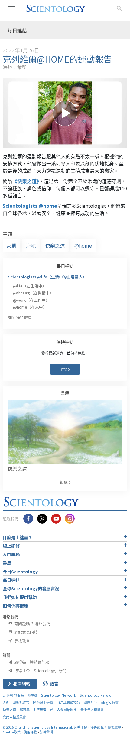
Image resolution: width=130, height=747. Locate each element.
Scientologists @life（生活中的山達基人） (47, 277)
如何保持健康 (20, 317)
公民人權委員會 (14, 717)
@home (83, 245)
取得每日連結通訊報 (31, 662)
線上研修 (11, 546)
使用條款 (30, 732)
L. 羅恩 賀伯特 (13, 695)
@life (29, 286)
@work (31, 300)
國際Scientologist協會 (101, 702)
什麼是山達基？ (17, 537)
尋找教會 (21, 640)
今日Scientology (20, 571)
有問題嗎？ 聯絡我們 (31, 623)
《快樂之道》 (25, 181)
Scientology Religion (97, 695)
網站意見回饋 (25, 632)
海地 (31, 245)
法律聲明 (46, 732)
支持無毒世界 (43, 709)
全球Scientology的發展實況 (31, 588)
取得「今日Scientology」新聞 (40, 670)
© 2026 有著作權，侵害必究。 (55, 727)
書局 (7, 563)
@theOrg (33, 293)
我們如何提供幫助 (20, 597)
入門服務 (11, 554)
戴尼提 (32, 695)
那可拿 (25, 709)
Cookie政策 (12, 732)
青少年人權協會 (92, 709)
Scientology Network (58, 695)
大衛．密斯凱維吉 (16, 702)
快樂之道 (55, 245)
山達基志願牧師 (68, 702)
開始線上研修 (43, 702)
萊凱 (11, 245)
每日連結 (65, 266)
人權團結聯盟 (67, 709)
